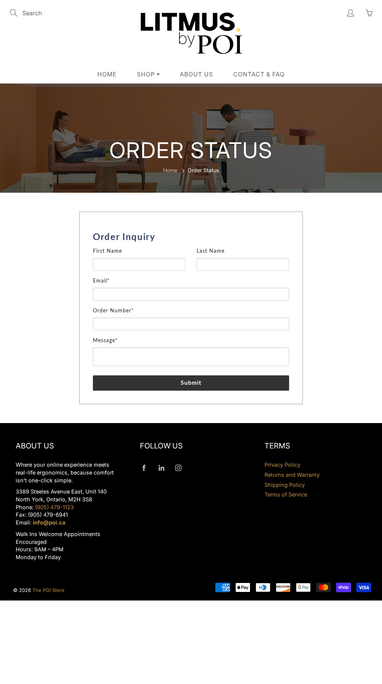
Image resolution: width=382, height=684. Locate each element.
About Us (196, 74)
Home (107, 74)
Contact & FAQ (259, 74)
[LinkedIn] (160, 467)
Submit (191, 383)
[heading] (191, 237)
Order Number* (113, 310)
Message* (105, 340)
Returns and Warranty (292, 475)
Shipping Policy (284, 485)
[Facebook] (143, 467)
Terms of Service (285, 494)
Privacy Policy (282, 464)
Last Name (211, 251)
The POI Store (48, 590)
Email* (101, 281)
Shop (147, 74)
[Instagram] (178, 467)
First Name (107, 251)
